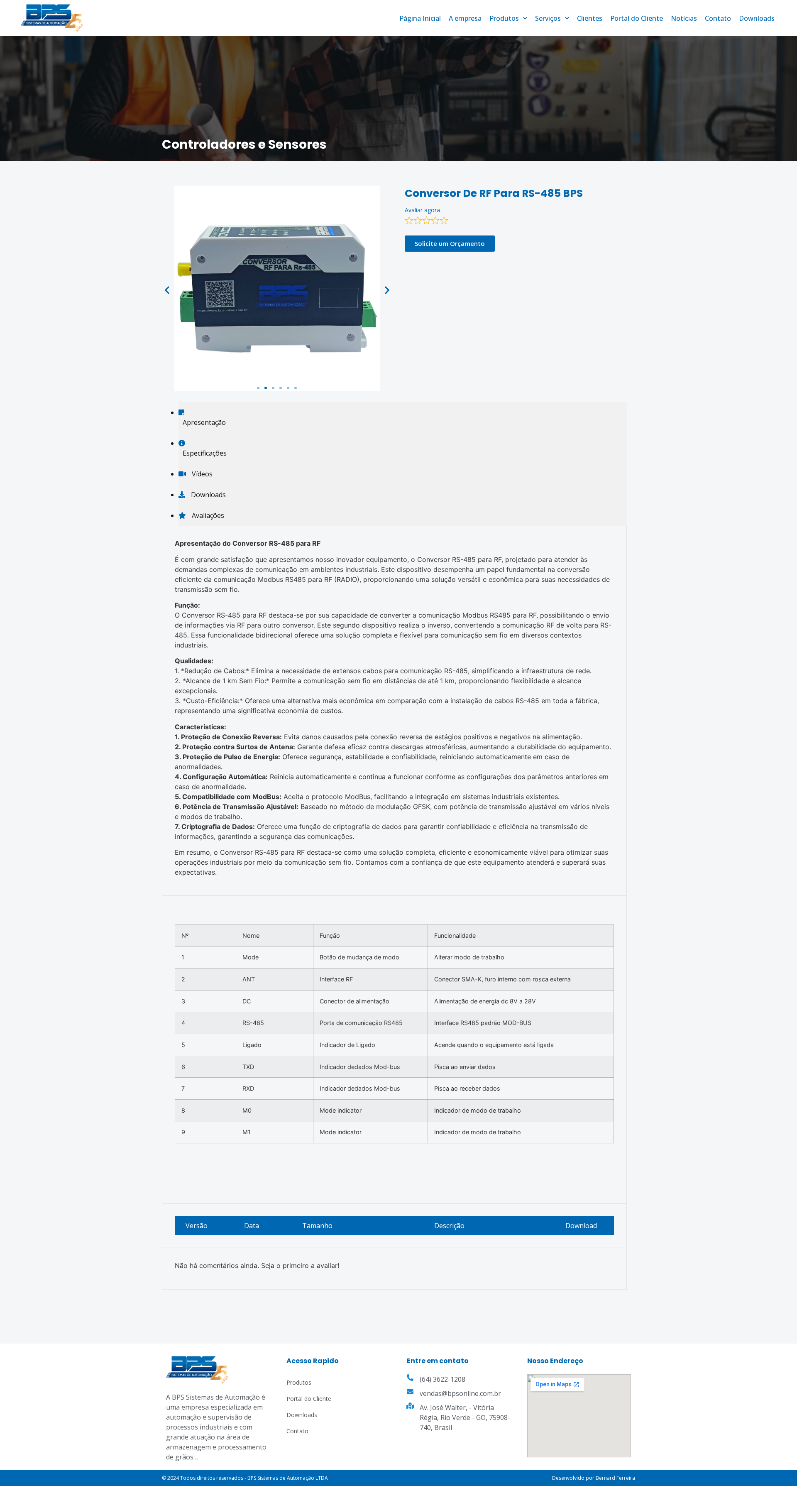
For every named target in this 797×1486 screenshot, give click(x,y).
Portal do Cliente (636, 18)
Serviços (548, 18)
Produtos (504, 18)
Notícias (684, 18)
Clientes (589, 18)
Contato (718, 18)
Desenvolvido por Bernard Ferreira (593, 1477)
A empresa (465, 18)
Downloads (757, 18)
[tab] (402, 417)
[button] (258, 388)
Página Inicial (420, 18)
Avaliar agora (422, 210)
